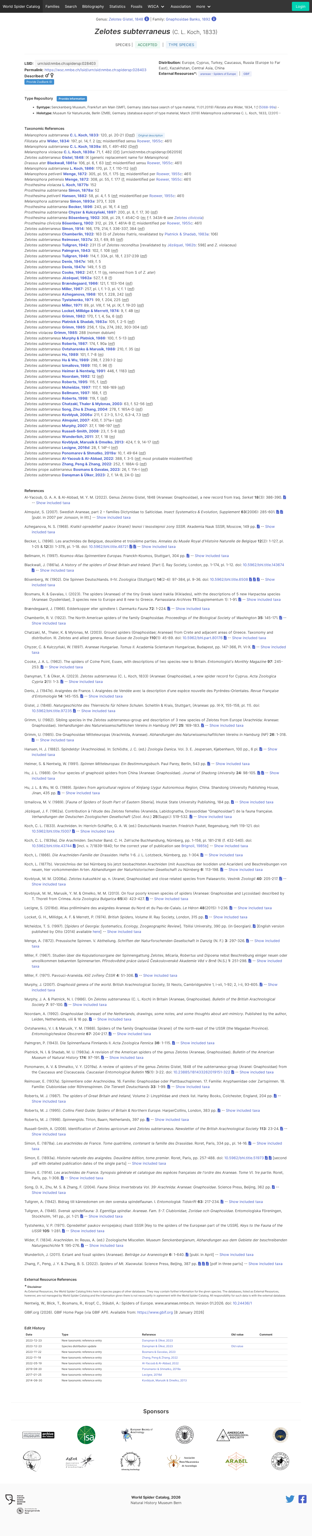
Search (71, 6)
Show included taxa (53, 502)
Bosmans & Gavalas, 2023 (96, 469)
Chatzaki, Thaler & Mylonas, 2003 (92, 403)
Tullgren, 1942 (75, 245)
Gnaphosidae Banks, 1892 (188, 19)
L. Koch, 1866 (82, 168)
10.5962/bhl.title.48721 (108, 546)
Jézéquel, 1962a (76, 278)
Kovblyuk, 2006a (77, 414)
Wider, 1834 (58, 141)
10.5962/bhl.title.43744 (52, 845)
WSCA (153, 6)
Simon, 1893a (82, 201)
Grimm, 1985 (73, 327)
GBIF (246, 73)
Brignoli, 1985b (194, 845)
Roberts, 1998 (74, 398)
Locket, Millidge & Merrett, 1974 (90, 310)
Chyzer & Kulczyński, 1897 (92, 212)
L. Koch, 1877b (75, 184)
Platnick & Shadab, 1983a (187, 234)
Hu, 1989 (70, 354)
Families (52, 6)
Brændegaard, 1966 (80, 283)
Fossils (136, 6)
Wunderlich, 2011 (77, 436)
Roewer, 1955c (149, 141)
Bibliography (93, 6)
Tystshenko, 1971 (77, 299)
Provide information (72, 98)
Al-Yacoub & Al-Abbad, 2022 (87, 458)
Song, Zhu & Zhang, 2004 (84, 409)
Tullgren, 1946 (75, 256)
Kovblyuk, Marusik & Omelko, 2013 (93, 442)
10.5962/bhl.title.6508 (229, 579)
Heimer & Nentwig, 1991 (83, 371)
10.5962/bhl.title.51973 (244, 1158)
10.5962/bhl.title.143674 (263, 564)
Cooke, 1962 (73, 272)
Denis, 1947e (73, 261)
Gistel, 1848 (126, 19)
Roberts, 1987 (74, 343)
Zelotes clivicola (188, 217)
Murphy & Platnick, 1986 (83, 338)
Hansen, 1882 (74, 195)
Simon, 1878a (81, 190)
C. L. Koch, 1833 (84, 135)
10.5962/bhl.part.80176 (202, 637)
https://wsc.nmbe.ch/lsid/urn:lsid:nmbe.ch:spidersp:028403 (95, 70)
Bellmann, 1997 (76, 393)
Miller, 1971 (72, 305)
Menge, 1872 (75, 174)
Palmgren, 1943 (76, 250)
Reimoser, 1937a (77, 239)
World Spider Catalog (21, 6)
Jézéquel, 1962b (181, 245)
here (96, 931)
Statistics (117, 6)
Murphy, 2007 (74, 425)
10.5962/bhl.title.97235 (52, 710)
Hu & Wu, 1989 (75, 360)
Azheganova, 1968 (78, 294)
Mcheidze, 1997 (76, 387)
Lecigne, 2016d (75, 447)
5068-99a (267, 107)
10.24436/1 (242, 1303)
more (200, 6)
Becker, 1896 (80, 206)
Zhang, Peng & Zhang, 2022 (86, 464)
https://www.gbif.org (155, 1312)
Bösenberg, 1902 (84, 217)
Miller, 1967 (72, 288)
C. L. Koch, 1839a (85, 146)
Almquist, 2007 (75, 420)
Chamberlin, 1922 (77, 234)
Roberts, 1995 (74, 382)
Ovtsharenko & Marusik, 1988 (88, 349)
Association (181, 6)
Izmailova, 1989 (76, 365)
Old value (237, 1346)
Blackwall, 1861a (62, 163)
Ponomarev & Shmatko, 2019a (89, 453)
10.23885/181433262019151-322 (201, 1072)
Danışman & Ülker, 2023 (83, 475)
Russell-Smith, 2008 (80, 431)
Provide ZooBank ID (39, 81)
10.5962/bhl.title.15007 (51, 831)
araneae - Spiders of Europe (218, 73)
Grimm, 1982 (73, 316)
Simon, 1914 (73, 228)
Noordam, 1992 (76, 376)
